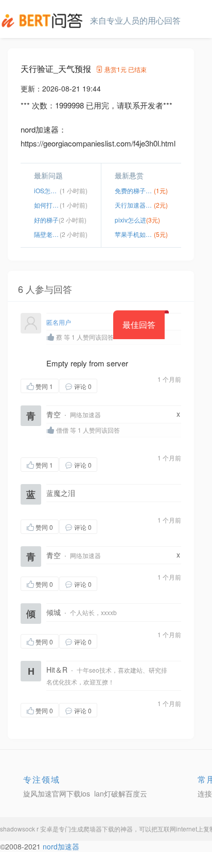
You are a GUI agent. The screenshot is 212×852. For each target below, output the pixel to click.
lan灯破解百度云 (120, 793)
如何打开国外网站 (47, 204)
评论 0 (83, 386)
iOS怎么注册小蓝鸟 (47, 190)
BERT (43, 20)
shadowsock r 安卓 (26, 828)
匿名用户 (58, 322)
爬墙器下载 (98, 828)
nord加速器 (61, 846)
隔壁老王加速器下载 (47, 234)
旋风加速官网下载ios (56, 793)
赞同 (44, 386)
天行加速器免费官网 (134, 204)
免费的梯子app (134, 190)
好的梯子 (46, 219)
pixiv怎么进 (130, 219)
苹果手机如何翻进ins (134, 234)
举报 (146, 385)
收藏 (118, 385)
